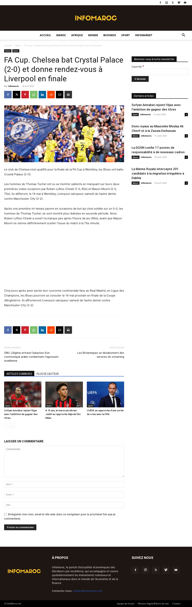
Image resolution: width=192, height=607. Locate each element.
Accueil (45, 35)
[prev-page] (6, 425)
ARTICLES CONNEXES (19, 373)
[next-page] (12, 425)
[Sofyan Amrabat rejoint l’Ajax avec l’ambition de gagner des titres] (22, 394)
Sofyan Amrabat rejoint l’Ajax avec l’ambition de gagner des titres (21, 414)
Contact (176, 603)
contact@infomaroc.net (87, 591)
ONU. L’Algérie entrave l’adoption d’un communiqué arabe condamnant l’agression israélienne (31, 356)
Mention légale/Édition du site (153, 603)
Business (109, 35)
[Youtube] (185, 2)
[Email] (59, 94)
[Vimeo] (179, 2)
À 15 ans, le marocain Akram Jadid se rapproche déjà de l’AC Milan (63, 414)
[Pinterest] (25, 94)
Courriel (138, 66)
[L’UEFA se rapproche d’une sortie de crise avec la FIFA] (105, 394)
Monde (93, 35)
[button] (183, 35)
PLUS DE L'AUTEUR (48, 373)
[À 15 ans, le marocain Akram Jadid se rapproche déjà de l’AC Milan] (64, 394)
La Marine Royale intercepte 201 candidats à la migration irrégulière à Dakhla (158, 173)
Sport (125, 35)
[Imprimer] (68, 94)
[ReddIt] (51, 94)
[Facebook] (160, 2)
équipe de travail (125, 603)
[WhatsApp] (34, 94)
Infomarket (143, 35)
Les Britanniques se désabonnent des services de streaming (100, 354)
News (18, 45)
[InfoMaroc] (96, 18)
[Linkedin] (42, 94)
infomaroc (13, 86)
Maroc (61, 35)
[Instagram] (166, 2)
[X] (173, 2)
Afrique (77, 35)
